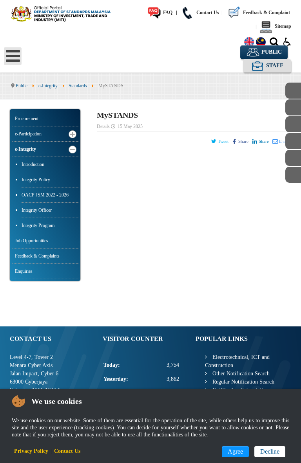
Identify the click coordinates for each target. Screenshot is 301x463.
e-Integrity (25, 149)
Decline (269, 451)
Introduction (33, 164)
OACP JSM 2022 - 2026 (45, 195)
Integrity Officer (37, 210)
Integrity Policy (36, 179)
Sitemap (282, 26)
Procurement (26, 118)
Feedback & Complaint (266, 12)
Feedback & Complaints (37, 256)
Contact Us (207, 12)
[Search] (274, 43)
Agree (235, 451)
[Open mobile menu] (13, 56)
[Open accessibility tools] (287, 41)
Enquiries (24, 271)
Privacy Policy (31, 451)
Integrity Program (38, 225)
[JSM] (68, 13)
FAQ (167, 12)
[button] (72, 134)
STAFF (274, 65)
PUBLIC (271, 52)
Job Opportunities (31, 240)
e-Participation (28, 134)
